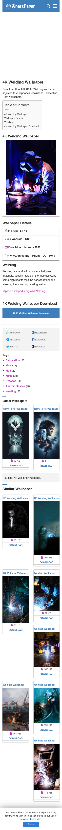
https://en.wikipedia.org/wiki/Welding (23, 291)
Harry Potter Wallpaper (15, 408)
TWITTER (13, 346)
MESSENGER (41, 332)
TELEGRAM (15, 339)
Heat (9, 365)
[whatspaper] (20, 6)
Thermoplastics (16, 386)
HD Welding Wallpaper (15, 498)
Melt (9, 370)
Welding (8, 122)
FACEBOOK (40, 339)
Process (11, 381)
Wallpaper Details (13, 118)
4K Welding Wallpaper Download (21, 126)
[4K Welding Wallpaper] (31, 177)
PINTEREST (40, 346)
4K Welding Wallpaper (16, 114)
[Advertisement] (31, 44)
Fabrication (13, 360)
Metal (9, 376)
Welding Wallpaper (44, 573)
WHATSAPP (14, 332)
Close (31, 824)
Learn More (36, 819)
